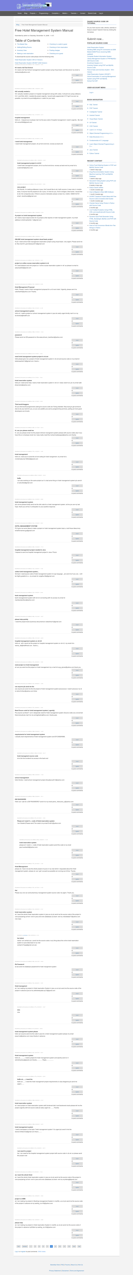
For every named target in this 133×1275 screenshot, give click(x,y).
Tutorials (74, 13)
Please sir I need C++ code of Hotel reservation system (35, 821)
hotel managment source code (27, 756)
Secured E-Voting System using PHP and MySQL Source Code (102, 182)
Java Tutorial (93, 150)
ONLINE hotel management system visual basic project (34, 239)
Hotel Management (21, 866)
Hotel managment (21, 986)
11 (65, 1246)
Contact (82, 13)
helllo (19, 478)
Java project (21, 187)
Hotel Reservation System (95, 47)
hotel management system (24, 502)
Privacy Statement (55, 1271)
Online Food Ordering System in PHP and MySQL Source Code (102, 166)
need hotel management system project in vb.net (31, 356)
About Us (74, 1265)
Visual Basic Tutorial (96, 119)
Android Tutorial (94, 115)
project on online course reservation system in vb (32, 263)
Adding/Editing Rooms (24, 47)
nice (18, 1010)
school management (22, 778)
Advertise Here (55, 1265)
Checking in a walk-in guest (58, 44)
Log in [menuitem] (91, 92)
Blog (25, 13)
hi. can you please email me (24, 430)
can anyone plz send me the (24, 686)
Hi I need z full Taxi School (24, 68)
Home (20, 13)
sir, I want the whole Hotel (23, 1175)
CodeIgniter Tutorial (95, 112)
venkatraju (25, 935)
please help (19, 1223)
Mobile (64, 13)
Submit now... (95, 39)
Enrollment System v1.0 (94, 63)
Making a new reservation (25, 53)
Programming (43, 13)
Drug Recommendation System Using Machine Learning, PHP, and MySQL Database (101, 174)
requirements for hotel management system (30, 734)
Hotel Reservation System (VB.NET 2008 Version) (31, 63)
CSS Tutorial (93, 126)
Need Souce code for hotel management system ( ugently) (35, 710)
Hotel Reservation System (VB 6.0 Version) (29, 60)
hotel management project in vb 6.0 (29, 163)
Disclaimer (65, 1271)
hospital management (22, 117)
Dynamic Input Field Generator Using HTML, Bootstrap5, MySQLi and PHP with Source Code (102, 218)
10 (60, 1246)
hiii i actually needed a (22, 91)
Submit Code (92, 13)
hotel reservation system (23, 380)
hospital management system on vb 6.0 (28, 641)
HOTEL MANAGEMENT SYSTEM (26, 526)
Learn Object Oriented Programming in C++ (101, 145)
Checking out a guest (56, 53)
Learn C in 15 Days (95, 130)
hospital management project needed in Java (30, 550)
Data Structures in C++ (96, 137)
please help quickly (21, 619)
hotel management (21, 454)
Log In (101, 13)
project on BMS (20, 1199)
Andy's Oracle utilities (96, 187)
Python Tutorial (94, 153)
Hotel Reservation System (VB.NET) (99, 74)
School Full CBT (92, 81)
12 (69, 1246)
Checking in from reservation (58, 47)
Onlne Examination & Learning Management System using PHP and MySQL (101, 77)
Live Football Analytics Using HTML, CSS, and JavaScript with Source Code (102, 211)
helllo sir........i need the (24, 1079)
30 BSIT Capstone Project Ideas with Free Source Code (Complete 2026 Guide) (102, 197)
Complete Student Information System (99, 56)
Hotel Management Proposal (24, 287)
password (18, 335)
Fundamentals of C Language (98, 140)
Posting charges (54, 50)
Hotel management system (24, 1055)
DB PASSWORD (20, 799)
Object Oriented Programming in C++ (101, 133)
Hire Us (80, 1265)
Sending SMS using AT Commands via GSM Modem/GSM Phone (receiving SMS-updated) (101, 52)
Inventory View (22, 50)
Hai (16, 890)
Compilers (55, 13)
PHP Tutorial (93, 108)
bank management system (24, 595)
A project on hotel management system (28, 215)
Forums (67, 1265)
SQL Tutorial (93, 105)
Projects (33, 13)
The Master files (22, 44)
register (77, 80)
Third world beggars (22, 404)
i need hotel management (23, 141)
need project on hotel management (27, 665)
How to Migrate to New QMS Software (101, 192)
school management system (24, 311)
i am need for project (24, 1151)
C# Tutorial (93, 122)
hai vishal (20, 938)
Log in (77, 75)
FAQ (62, 1265)
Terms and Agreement (77, 1271)
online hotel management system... (27, 572)
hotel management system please (26, 1031)
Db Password (19, 964)
